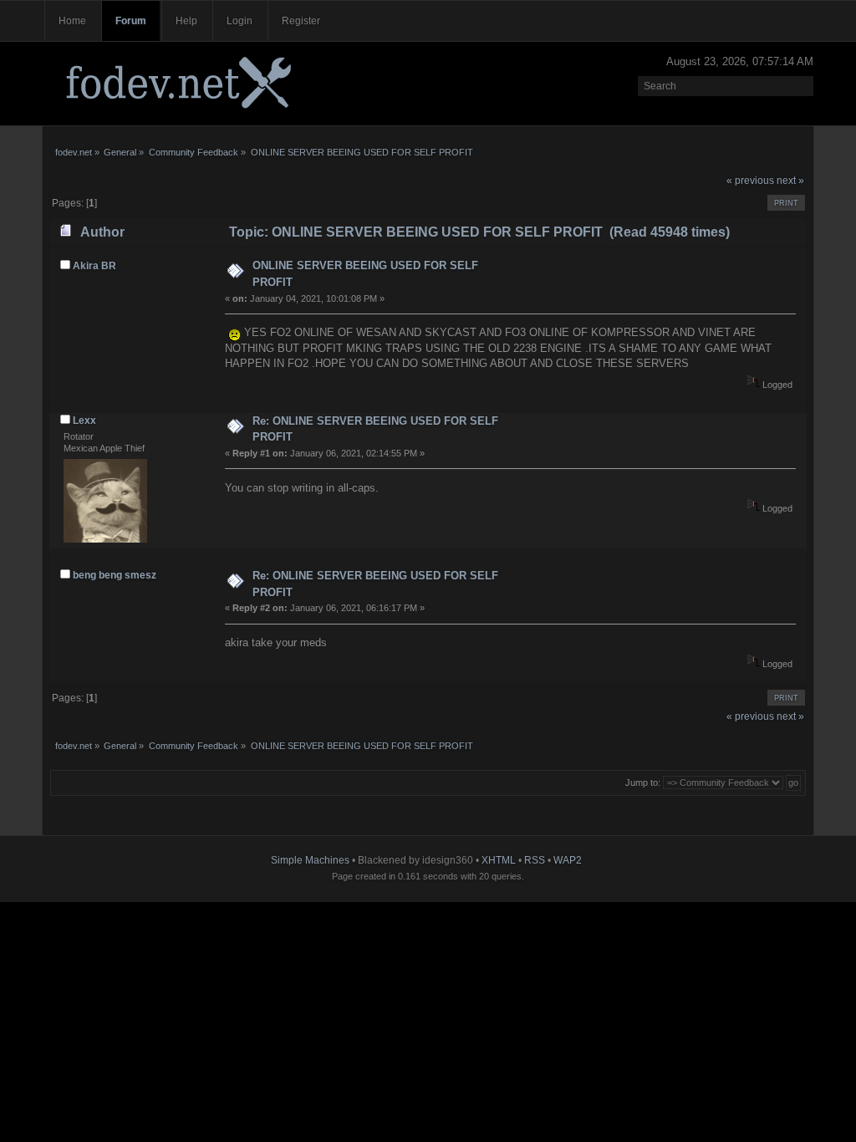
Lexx (84, 421)
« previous (750, 180)
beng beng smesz (114, 575)
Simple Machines (310, 860)
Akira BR (94, 266)
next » (790, 180)
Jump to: (642, 782)
